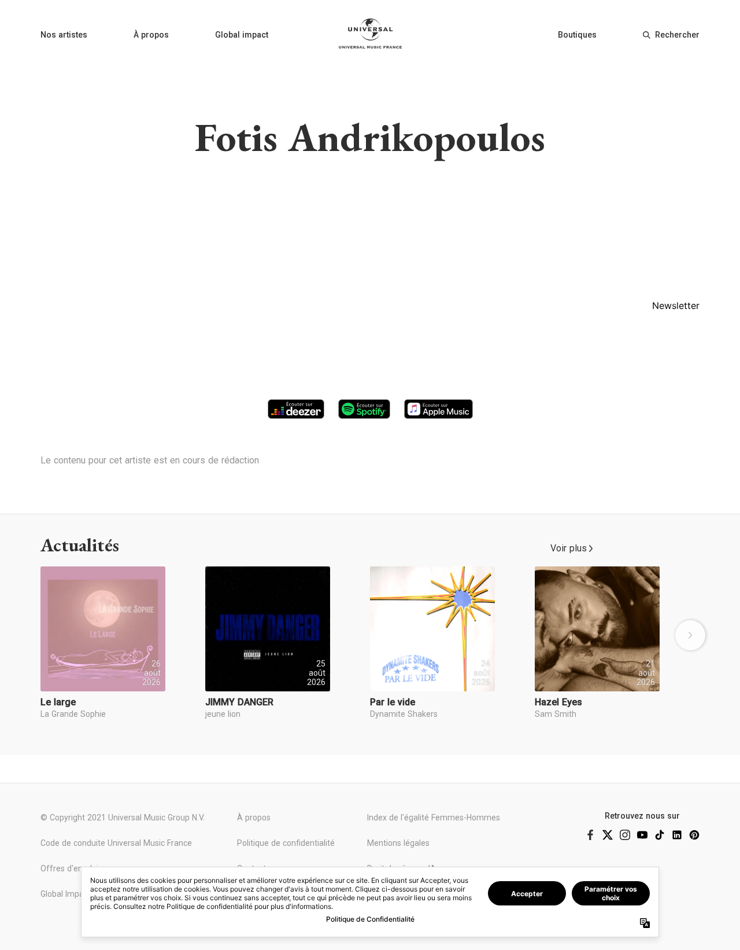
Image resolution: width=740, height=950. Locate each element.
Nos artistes (63, 34)
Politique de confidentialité (286, 843)
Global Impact (65, 894)
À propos (151, 34)
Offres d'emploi (69, 868)
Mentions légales (398, 843)
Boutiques (577, 34)
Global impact (241, 34)
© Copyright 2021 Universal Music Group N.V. (122, 817)
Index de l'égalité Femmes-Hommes (433, 817)
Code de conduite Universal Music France (116, 843)
